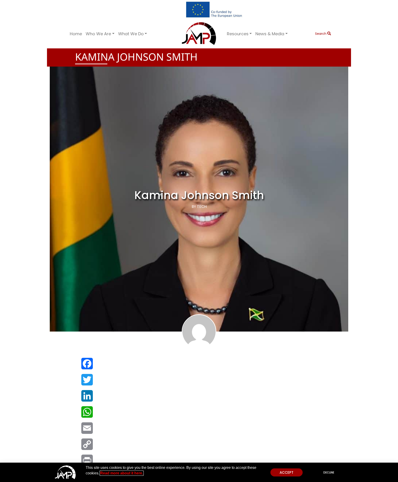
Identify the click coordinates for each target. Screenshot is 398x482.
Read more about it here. (121, 473)
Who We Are (98, 34)
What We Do (131, 34)
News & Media (269, 34)
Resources (238, 34)
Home (76, 34)
